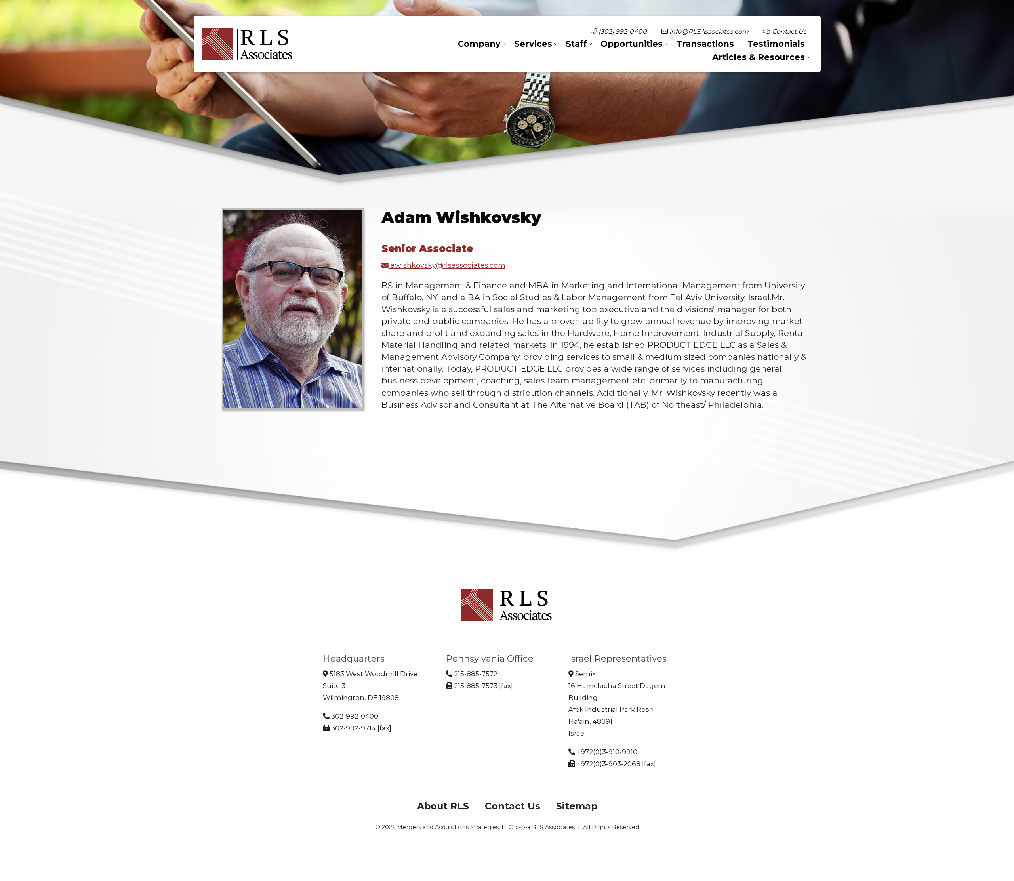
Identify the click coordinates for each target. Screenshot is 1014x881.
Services (533, 44)
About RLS (443, 806)
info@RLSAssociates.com (708, 31)
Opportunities (631, 44)
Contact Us (788, 31)
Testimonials (776, 44)
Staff (576, 44)
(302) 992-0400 (622, 31)
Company (479, 44)
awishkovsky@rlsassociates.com (447, 265)
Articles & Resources (758, 57)
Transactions (705, 44)
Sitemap (576, 806)
